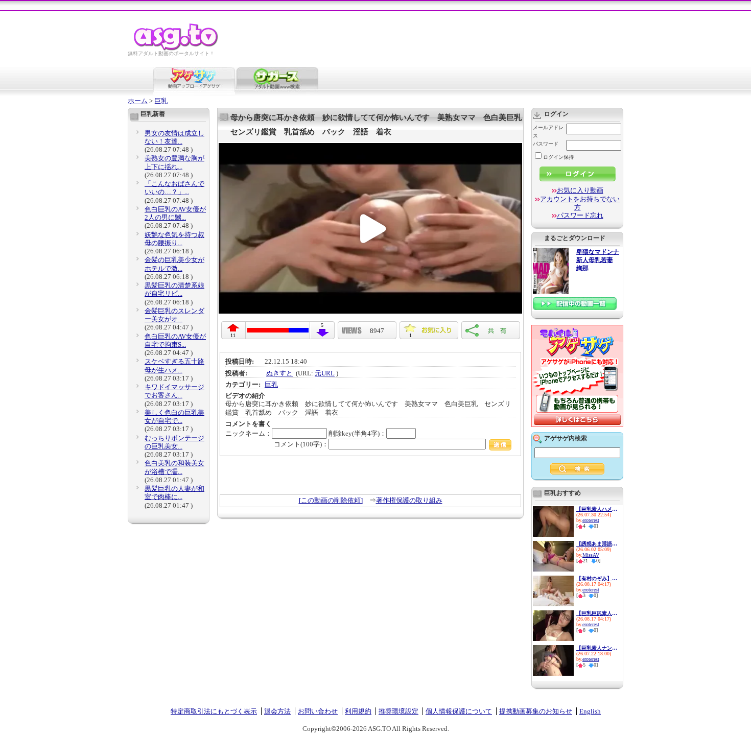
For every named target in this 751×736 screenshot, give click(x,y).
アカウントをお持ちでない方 (580, 203)
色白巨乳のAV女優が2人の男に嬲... (175, 213)
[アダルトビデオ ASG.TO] (176, 49)
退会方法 (277, 711)
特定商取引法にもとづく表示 (214, 711)
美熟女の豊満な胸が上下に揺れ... (174, 162)
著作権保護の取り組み (409, 500)
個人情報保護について (459, 711)
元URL (325, 373)
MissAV (590, 555)
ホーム (138, 101)
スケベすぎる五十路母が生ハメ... (174, 365)
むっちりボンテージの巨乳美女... (174, 442)
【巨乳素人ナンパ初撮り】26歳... (596, 648)
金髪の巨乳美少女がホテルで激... (174, 264)
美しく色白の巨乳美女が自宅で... (174, 416)
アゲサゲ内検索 (565, 438)
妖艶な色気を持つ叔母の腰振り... (174, 239)
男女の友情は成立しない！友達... (174, 137)
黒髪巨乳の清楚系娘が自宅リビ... (174, 289)
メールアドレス (548, 131)
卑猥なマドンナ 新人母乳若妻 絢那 (597, 260)
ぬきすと (279, 373)
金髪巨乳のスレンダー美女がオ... (174, 315)
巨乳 (161, 101)
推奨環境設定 (398, 711)
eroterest (590, 520)
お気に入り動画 (580, 190)
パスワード (545, 144)
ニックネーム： (248, 433)
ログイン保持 (558, 157)
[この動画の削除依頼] (331, 500)
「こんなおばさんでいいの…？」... (174, 188)
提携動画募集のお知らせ (535, 711)
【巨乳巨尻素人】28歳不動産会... (596, 613)
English (590, 711)
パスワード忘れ (580, 215)
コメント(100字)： (301, 444)
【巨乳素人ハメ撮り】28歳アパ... (596, 509)
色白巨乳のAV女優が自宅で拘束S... (175, 340)
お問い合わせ (318, 711)
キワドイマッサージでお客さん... (174, 391)
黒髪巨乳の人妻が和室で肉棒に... (174, 493)
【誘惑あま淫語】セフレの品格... (596, 544)
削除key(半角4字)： (357, 433)
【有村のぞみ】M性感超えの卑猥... (596, 578)
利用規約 (358, 711)
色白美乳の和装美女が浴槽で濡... (174, 467)
